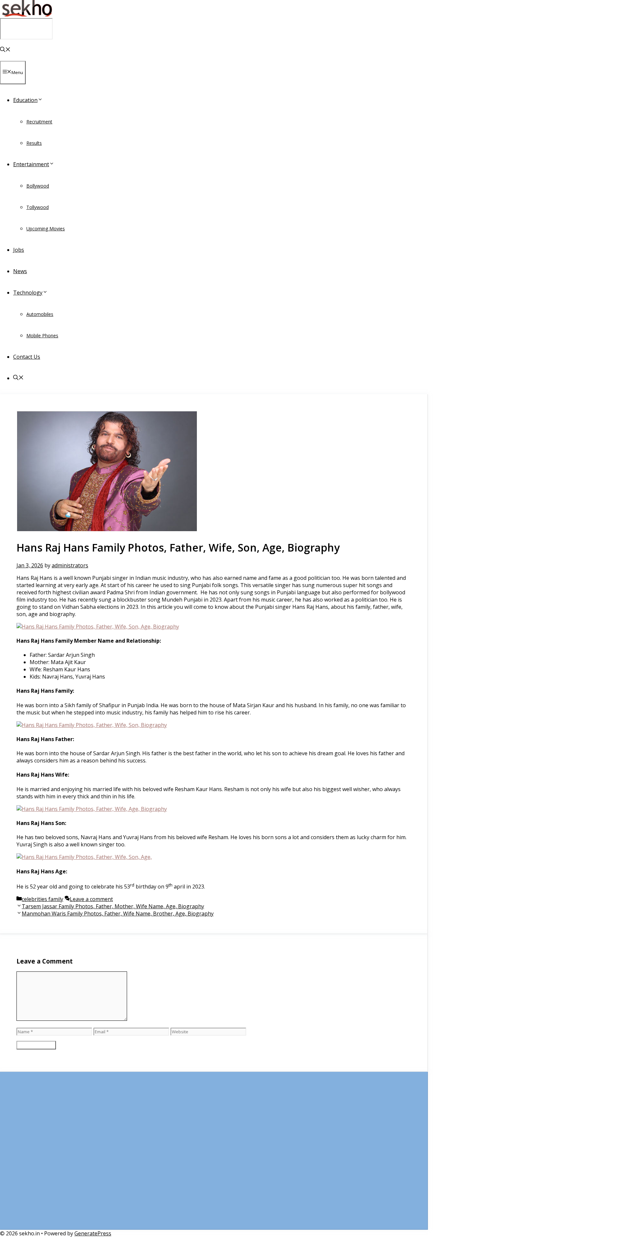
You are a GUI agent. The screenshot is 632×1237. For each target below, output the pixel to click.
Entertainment (31, 164)
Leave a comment (91, 899)
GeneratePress (92, 1233)
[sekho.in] (26, 14)
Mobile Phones (42, 335)
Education (25, 100)
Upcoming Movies (45, 228)
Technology (27, 292)
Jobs (18, 249)
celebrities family (42, 899)
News (20, 271)
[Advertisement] (213, 1154)
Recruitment (39, 121)
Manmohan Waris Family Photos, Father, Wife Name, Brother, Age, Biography (118, 913)
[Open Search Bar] (5, 50)
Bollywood (37, 186)
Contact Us (26, 356)
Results (34, 143)
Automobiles (39, 314)
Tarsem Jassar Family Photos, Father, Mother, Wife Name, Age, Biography (113, 906)
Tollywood (37, 207)
